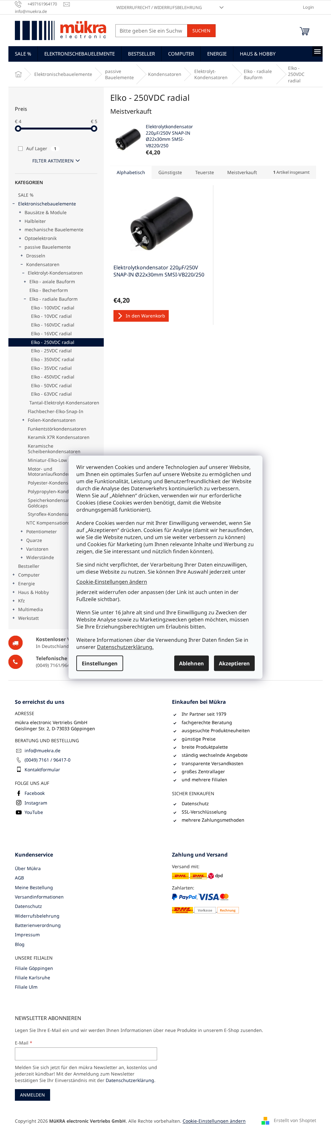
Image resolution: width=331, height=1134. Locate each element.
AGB (19, 878)
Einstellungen (100, 663)
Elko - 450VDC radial (52, 377)
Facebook (35, 793)
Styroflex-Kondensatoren (54, 514)
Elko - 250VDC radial (52, 342)
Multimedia (30, 609)
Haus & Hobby (33, 592)
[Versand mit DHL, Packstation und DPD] (197, 875)
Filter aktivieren (53, 161)
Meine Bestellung (34, 887)
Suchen (201, 30)
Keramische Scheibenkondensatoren (54, 448)
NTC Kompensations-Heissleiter (60, 523)
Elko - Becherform (48, 290)
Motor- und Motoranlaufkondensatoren (57, 471)
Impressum (27, 934)
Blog (20, 944)
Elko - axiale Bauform (52, 281)
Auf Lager (41, 148)
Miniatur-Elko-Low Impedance (60, 460)
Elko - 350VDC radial (52, 359)
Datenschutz (28, 906)
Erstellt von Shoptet (295, 1120)
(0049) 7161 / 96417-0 (47, 760)
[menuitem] (22, 53)
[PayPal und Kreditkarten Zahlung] (205, 903)
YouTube (34, 812)
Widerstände (40, 557)
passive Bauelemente (48, 247)
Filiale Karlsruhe (32, 977)
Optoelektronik (41, 238)
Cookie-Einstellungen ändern (111, 581)
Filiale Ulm (26, 987)
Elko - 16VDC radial (51, 333)
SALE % (26, 195)
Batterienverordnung (38, 925)
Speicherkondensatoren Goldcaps (54, 503)
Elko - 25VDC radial (51, 351)
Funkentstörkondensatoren (57, 429)
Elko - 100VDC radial (52, 308)
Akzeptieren (234, 663)
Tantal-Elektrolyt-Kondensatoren (64, 403)
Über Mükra (28, 868)
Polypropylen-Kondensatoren (59, 491)
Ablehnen (191, 663)
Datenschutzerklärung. (125, 646)
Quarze (34, 540)
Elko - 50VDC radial (51, 385)
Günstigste (170, 172)
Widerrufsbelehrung (37, 916)
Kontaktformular (42, 769)
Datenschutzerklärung (130, 1080)
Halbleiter (35, 221)
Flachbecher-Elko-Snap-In (55, 411)
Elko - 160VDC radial (52, 325)
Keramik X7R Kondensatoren (59, 437)
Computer (29, 575)
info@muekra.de (42, 750)
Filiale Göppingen (34, 968)
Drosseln (35, 256)
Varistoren (37, 549)
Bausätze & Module (46, 212)
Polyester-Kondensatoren (55, 483)
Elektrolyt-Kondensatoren (55, 273)
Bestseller (28, 566)
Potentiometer (41, 531)
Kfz (21, 601)
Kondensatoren (42, 264)
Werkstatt (28, 618)
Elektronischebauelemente (47, 204)
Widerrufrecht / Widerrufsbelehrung (159, 7)
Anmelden (32, 1095)
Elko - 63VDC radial (51, 394)
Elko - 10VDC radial (51, 316)
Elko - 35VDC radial (51, 368)
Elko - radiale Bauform (53, 299)
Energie (26, 583)
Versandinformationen (39, 897)
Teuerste (204, 172)
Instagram (36, 803)
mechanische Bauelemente (54, 229)
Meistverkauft (242, 172)
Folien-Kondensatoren (52, 420)
